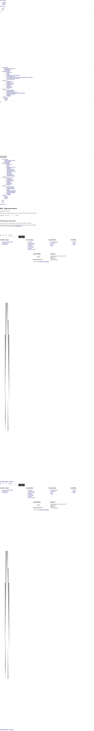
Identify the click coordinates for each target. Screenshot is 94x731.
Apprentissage (9, 72)
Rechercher (2, 215)
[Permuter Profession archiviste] (18, 163)
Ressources (9, 85)
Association (30, 241)
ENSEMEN (9, 95)
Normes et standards (10, 90)
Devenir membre (3, 6)
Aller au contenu (3, 0)
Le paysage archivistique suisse (10, 68)
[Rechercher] (17, 215)
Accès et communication (11, 192)
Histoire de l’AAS (10, 81)
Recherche (21, 236)
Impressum (11, 481)
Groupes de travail (10, 84)
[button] (8, 67)
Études (8, 73)
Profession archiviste (54, 241)
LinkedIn (8, 88)
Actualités (4, 2)
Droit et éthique (7, 70)
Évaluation (8, 193)
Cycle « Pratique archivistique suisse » (13, 78)
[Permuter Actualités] (18, 195)
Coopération (9, 86)
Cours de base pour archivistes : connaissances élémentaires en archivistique (20, 77)
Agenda (3, 3)
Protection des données (4, 481)
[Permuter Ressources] (18, 185)
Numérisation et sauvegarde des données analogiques (11, 191)
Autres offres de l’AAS (11, 76)
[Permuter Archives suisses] (18, 159)
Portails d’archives (8, 69)
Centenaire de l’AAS (10, 83)
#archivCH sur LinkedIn (44, 261)
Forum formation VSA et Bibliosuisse (13, 75)
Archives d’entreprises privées (12, 92)
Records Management (10, 91)
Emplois (3, 4)
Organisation (9, 82)
